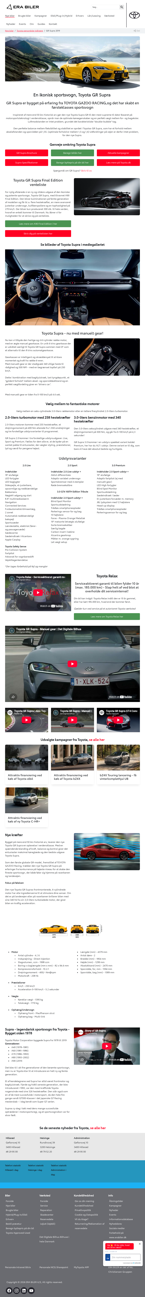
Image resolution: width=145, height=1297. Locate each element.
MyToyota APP (81, 1267)
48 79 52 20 (46, 1151)
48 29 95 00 (12, 1151)
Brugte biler (24, 15)
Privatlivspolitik (83, 1210)
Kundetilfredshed (84, 1205)
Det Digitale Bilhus (50, 1237)
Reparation (46, 1210)
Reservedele (46, 1219)
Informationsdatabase (121, 1219)
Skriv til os (86, 170)
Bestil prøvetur (14, 1223)
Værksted (109, 15)
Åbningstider (116, 1201)
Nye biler (10, 15)
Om (32, 24)
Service (44, 1205)
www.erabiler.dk (117, 1237)
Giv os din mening (84, 1201)
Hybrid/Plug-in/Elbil (16, 1214)
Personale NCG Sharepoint (54, 1267)
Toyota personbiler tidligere (30, 30)
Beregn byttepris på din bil (20, 1228)
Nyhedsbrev (115, 1223)
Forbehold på (116, 1232)
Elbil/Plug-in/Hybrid (61, 15)
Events (22, 24)
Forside (10, 1201)
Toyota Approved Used (18, 1232)
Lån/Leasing (94, 15)
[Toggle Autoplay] (137, 252)
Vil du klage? (81, 1219)
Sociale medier (117, 1228)
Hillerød (10, 1138)
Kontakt (53, 24)
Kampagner (41, 15)
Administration (82, 1138)
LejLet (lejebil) (47, 1223)
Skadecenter (46, 1214)
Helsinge (44, 1138)
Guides (41, 24)
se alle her (97, 740)
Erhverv (80, 15)
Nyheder (10, 24)
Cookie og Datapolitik (86, 1214)
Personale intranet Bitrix (18, 1267)
